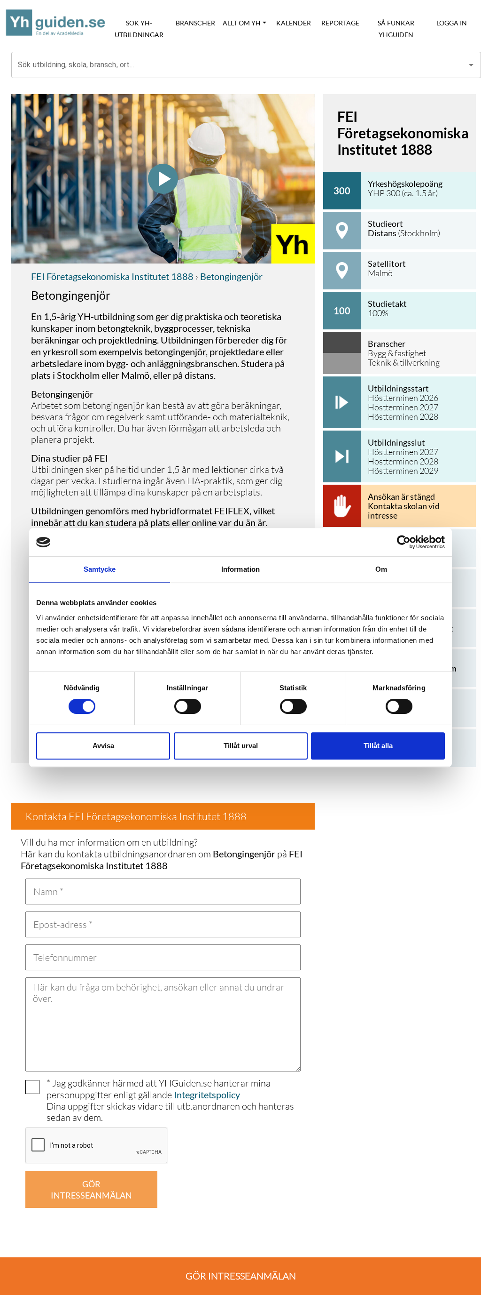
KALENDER (293, 23)
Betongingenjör (230, 276)
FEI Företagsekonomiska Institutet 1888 (112, 276)
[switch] (187, 706)
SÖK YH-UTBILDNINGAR (139, 29)
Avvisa (103, 746)
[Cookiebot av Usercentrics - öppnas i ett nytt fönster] (404, 542)
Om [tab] (381, 569)
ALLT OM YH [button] (242, 23)
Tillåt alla (378, 746)
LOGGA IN (451, 23)
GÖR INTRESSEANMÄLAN (91, 1189)
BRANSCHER (195, 23)
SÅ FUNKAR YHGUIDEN (396, 29)
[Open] (471, 65)
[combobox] (239, 65)
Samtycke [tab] (100, 569)
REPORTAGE (340, 23)
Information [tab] (240, 569)
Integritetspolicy (207, 1094)
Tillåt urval (241, 746)
